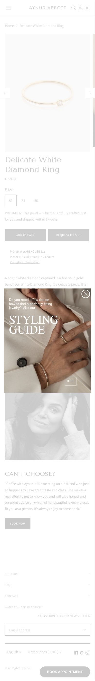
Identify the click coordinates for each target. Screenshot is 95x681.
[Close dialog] (86, 294)
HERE (70, 380)
